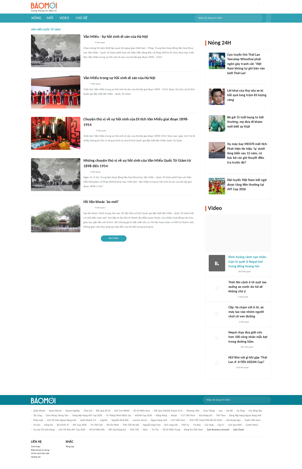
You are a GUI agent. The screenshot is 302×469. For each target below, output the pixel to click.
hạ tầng (241, 411)
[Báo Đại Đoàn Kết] (87, 43)
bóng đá (48, 425)
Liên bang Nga (233, 420)
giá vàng (209, 425)
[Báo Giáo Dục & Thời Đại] (85, 84)
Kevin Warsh (55, 411)
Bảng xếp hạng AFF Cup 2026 (87, 415)
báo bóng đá (205, 415)
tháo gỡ (88, 411)
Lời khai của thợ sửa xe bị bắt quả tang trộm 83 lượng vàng (246, 95)
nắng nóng (161, 415)
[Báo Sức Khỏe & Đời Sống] (232, 272)
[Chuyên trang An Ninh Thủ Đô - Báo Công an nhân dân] (85, 172)
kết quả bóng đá (117, 430)
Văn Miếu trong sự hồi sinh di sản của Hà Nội (119, 78)
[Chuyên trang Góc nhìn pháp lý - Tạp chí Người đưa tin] (230, 78)
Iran (220, 411)
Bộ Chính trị (63, 425)
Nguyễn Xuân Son (151, 425)
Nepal (174, 415)
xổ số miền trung (171, 430)
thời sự (185, 425)
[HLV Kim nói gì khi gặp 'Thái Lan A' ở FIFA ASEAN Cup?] (217, 363)
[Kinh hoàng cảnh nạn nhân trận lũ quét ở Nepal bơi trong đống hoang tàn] (217, 263)
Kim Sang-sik (171, 425)
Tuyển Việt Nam (252, 420)
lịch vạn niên (235, 425)
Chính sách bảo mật (40, 453)
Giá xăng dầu (255, 411)
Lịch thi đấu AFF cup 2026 (72, 430)
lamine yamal (140, 420)
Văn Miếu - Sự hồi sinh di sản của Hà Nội (115, 37)
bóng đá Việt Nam (193, 430)
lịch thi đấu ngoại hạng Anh (61, 420)
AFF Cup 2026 (79, 425)
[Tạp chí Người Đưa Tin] (230, 132)
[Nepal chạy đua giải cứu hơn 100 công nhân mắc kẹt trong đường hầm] (217, 338)
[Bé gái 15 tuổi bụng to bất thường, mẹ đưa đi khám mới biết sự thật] (217, 123)
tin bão (197, 425)
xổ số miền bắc (97, 430)
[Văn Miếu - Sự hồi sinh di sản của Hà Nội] (55, 50)
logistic (104, 420)
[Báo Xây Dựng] (231, 195)
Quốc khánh (39, 411)
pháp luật (38, 420)
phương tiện (193, 411)
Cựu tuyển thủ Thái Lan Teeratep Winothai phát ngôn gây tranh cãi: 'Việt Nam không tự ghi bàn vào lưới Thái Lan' (246, 64)
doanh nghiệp (73, 411)
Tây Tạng (37, 415)
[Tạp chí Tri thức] (231, 367)
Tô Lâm (36, 425)
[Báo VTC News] (233, 347)
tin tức (155, 430)
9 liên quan (100, 42)
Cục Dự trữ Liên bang (44, 430)
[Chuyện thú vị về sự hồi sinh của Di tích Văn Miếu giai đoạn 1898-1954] (55, 133)
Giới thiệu (35, 447)
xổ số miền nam (141, 411)
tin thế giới (96, 425)
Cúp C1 (221, 425)
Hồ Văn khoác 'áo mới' (101, 202)
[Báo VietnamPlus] (88, 131)
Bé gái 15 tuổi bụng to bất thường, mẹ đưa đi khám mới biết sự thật (245, 122)
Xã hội (229, 411)
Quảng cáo (36, 457)
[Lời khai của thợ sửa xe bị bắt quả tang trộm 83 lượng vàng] (217, 97)
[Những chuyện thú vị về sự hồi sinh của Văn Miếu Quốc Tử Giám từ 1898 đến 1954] (55, 174)
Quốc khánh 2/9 (88, 420)
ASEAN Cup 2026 (143, 415)
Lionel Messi (252, 425)
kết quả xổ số (103, 411)
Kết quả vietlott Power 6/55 (168, 411)
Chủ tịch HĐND (121, 411)
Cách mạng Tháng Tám (57, 415)
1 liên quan (244, 322)
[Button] (268, 18)
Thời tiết (134, 430)
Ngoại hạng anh (159, 420)
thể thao (220, 415)
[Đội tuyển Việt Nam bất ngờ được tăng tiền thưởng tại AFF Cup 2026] (217, 186)
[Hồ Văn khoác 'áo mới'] (55, 215)
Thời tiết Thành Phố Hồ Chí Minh (205, 420)
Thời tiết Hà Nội (131, 425)
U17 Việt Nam (188, 415)
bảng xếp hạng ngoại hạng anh (245, 415)
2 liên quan (243, 297)
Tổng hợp (70, 447)
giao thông (209, 411)
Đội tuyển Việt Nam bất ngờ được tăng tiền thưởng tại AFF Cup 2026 (247, 185)
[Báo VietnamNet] (230, 105)
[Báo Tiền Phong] (232, 322)
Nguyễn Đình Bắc (120, 420)
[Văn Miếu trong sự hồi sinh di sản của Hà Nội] (55, 92)
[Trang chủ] (44, 7)
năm (145, 430)
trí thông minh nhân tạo (118, 415)
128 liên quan (242, 367)
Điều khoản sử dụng (40, 450)
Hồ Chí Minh (113, 425)
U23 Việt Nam (178, 420)
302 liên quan (244, 272)
